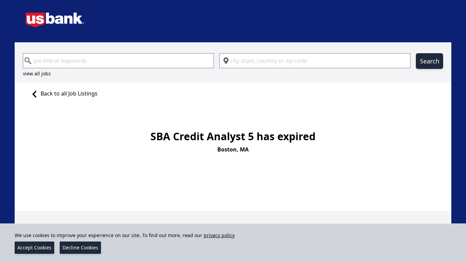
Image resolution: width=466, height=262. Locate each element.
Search (429, 61)
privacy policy (219, 235)
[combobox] (118, 60)
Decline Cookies (80, 247)
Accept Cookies (34, 247)
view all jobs (37, 73)
